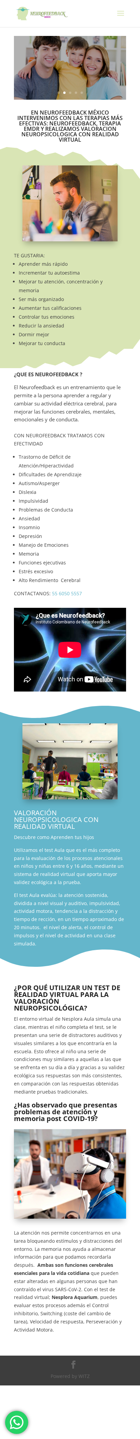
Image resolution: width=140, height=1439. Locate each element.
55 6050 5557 (67, 593)
